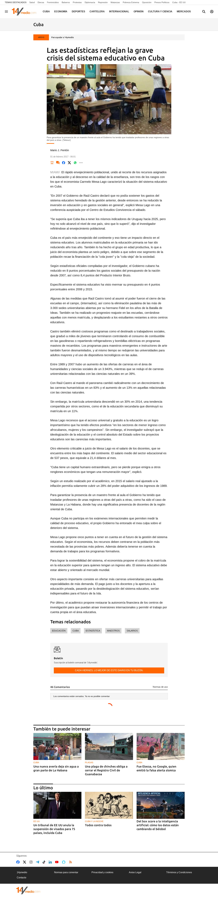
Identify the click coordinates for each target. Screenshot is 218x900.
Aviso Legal (135, 872)
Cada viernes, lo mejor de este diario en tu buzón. (109, 670)
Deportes (78, 11)
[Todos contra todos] (109, 805)
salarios (132, 630)
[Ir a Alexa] (64, 862)
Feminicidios (53, 2)
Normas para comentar (66, 872)
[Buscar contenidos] (204, 12)
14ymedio (22, 872)
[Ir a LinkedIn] (51, 862)
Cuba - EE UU (179, 2)
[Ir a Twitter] (25, 862)
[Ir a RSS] (71, 862)
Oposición (146, 2)
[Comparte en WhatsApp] (75, 163)
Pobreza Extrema (131, 2)
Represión (103, 2)
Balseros (66, 2)
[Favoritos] (52, 163)
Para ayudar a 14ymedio (62, 37)
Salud (32, 2)
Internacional (119, 11)
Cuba (46, 11)
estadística (93, 630)
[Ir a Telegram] (38, 862)
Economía (60, 11)
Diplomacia (90, 2)
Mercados (184, 11)
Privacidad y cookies (102, 872)
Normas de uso (160, 687)
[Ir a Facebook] (18, 862)
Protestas (77, 2)
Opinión (139, 11)
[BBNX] (28, 890)
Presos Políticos (161, 2)
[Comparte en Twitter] (69, 163)
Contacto (21, 877)
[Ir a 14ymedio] (25, 11)
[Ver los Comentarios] (58, 163)
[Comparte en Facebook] (64, 163)
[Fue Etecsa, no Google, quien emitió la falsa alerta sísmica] (161, 746)
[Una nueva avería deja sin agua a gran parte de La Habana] (57, 746)
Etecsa (41, 2)
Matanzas (115, 2)
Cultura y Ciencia (160, 11)
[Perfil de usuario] (212, 11)
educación (59, 630)
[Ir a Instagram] (32, 862)
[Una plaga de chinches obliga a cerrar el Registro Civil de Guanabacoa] (109, 746)
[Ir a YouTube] (57, 862)
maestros (113, 630)
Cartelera (97, 11)
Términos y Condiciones (179, 872)
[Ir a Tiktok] (45, 862)
